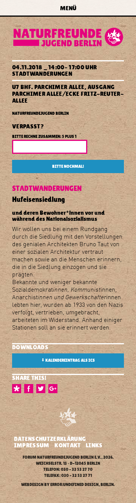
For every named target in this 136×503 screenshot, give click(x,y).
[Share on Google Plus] (54, 388)
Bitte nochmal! (68, 166)
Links (94, 445)
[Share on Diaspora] (18, 388)
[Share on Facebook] (30, 388)
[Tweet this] (42, 388)
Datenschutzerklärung (50, 438)
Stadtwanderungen (42, 73)
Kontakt (67, 445)
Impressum (31, 445)
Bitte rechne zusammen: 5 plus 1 (44, 136)
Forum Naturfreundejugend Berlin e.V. (62, 457)
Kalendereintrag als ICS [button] (68, 360)
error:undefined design (74, 484)
